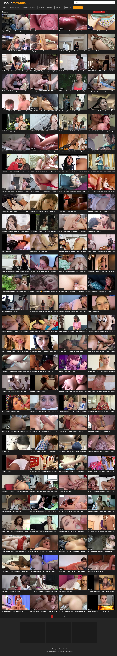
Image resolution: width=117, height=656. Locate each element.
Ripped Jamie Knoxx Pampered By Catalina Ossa (15, 231)
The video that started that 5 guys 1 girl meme (14, 391)
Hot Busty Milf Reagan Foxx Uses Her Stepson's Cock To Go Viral (73, 51)
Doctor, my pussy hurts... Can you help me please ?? (101, 31)
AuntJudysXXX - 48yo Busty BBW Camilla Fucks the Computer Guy (16, 51)
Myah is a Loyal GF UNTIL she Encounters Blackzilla (44, 551)
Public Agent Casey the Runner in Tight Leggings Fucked (73, 91)
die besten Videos (14, 7)
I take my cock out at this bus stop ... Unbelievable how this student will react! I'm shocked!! (101, 191)
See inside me (34, 31)
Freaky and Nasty (6, 471)
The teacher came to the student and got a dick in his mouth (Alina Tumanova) (44, 451)
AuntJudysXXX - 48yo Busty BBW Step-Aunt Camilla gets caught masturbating (16, 111)
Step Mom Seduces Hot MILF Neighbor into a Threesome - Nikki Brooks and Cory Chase (101, 511)
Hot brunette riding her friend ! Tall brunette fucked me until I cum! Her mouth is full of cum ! (73, 451)
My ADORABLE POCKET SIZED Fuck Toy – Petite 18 (44, 311)
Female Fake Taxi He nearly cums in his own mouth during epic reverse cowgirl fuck (44, 511)
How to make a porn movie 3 (10, 311)
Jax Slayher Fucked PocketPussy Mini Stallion (72, 131)
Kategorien (68, 7)
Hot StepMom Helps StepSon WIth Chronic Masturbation (16, 431)
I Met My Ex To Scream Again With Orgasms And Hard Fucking (44, 491)
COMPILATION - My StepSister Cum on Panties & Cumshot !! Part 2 (73, 291)
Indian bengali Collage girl (95, 231)
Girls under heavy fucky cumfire (11, 411)
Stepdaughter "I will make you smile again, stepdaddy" (101, 391)
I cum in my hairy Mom (65, 491)
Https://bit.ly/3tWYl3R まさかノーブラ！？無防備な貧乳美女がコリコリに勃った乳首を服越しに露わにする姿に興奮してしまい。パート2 (44, 71)
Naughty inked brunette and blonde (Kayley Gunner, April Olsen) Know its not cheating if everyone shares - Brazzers (44, 331)
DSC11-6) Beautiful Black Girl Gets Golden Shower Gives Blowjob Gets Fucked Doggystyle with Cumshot (73, 71)
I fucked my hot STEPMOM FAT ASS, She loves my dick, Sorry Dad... (101, 331)
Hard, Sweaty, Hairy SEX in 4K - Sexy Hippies (71, 351)
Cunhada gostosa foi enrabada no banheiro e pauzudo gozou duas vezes (44, 431)
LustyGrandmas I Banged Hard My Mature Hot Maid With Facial (101, 171)
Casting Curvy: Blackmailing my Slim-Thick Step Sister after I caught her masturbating (16, 211)
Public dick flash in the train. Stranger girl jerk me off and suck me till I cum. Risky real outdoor (44, 471)
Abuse (67, 649)
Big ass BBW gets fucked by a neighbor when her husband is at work (16, 31)
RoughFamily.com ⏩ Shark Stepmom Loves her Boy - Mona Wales (44, 291)
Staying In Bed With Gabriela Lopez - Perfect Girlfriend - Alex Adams (73, 391)
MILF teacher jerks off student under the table (71, 471)
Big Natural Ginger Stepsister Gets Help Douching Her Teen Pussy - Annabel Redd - (16, 531)
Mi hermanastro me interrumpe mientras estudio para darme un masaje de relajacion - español (16, 491)
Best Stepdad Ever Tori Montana (11, 591)
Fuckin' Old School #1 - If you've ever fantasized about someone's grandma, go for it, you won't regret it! (73, 411)
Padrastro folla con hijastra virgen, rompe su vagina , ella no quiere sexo (101, 471)
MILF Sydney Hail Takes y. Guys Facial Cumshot (101, 411)
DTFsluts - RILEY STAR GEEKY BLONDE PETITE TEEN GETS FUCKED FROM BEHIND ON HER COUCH (44, 611)
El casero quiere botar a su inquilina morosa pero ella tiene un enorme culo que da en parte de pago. (16, 191)
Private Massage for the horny (96, 571)
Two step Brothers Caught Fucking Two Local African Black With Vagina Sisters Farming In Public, (16, 291)
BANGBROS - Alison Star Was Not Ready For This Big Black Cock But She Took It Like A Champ (44, 351)
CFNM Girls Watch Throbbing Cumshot (98, 611)
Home (4, 7)
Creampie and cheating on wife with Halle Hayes (72, 251)
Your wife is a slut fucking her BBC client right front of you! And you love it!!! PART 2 (16, 571)
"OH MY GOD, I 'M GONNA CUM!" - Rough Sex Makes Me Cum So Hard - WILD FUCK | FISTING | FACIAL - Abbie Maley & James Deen (101, 351)
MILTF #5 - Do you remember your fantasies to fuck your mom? (16, 171)
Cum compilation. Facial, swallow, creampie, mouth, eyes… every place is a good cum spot (44, 271)
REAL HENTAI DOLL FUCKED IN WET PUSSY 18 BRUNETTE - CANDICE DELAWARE (44, 111)
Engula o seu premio (93, 311)
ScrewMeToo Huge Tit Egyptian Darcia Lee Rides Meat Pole (101, 111)
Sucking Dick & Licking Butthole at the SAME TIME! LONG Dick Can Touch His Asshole (16, 331)
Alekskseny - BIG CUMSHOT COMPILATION (42, 91)
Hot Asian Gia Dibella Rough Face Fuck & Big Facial (16, 91)
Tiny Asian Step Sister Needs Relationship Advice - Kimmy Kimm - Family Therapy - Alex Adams (101, 451)
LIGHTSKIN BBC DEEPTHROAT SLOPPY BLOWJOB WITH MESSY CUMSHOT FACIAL (73, 311)
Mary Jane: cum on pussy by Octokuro (12, 611)
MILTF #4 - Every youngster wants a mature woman (16, 131)
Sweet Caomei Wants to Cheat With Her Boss (42, 211)
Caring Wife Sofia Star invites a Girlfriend (99, 151)
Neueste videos (110, 12)
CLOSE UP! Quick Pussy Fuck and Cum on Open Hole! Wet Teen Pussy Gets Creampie (44, 151)
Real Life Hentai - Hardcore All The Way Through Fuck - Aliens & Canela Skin (73, 171)
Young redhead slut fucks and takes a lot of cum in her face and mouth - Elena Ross (16, 551)
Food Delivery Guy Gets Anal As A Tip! (69, 111)
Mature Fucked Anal (93, 51)
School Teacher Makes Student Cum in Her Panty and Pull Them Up (44, 191)
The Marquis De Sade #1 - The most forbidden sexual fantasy (44, 231)
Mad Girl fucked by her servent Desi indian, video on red (101, 251)
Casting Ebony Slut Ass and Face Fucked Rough (72, 191)
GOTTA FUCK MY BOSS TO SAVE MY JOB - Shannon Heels (44, 131)
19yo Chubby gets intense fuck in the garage (100, 551)
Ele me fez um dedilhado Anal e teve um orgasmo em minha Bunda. (73, 431)
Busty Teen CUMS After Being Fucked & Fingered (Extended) (73, 551)
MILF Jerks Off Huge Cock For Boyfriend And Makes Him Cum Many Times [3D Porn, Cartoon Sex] (101, 531)
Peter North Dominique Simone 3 (68, 211)
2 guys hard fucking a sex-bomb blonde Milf (42, 571)
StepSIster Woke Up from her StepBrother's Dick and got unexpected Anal (101, 211)
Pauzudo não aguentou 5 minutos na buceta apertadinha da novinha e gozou (16, 371)
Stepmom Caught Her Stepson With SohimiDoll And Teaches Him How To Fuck (73, 271)
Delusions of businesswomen (38, 251)
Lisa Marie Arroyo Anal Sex (37, 391)
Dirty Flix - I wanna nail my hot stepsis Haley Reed (101, 371)
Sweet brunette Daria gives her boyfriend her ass (72, 231)
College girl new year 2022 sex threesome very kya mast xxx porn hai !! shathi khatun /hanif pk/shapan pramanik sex (44, 51)
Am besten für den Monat (45, 7)
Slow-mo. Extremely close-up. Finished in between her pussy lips (73, 31)
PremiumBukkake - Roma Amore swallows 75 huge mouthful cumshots (73, 531)
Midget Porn (5, 451)
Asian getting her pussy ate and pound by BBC (100, 91)
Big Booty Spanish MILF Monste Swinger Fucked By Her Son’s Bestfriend (16, 271)
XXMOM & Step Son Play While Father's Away (71, 511)
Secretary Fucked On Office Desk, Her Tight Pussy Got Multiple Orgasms (73, 151)
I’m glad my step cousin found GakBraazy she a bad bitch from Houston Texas (101, 591)
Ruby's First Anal (6, 251)
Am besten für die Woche (28, 7)
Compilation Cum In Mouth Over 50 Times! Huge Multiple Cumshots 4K (16, 351)
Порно (6, 3)
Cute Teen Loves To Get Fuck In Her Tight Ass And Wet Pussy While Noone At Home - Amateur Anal (44, 171)
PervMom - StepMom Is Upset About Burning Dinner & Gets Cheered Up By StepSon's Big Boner (16, 71)
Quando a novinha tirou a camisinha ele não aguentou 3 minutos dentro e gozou (73, 611)
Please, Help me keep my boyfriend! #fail (41, 371)
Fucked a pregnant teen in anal (67, 591)
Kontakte (61, 649)
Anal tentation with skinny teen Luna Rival (99, 431)
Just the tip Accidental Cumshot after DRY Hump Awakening (44, 591)
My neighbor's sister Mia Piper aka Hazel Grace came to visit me (101, 271)
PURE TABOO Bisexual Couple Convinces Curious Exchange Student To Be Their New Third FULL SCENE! (101, 71)
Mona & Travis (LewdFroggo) (67, 371)
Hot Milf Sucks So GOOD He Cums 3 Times (99, 291)
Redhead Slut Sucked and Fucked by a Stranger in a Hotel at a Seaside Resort (101, 131)
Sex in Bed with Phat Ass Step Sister (12, 511)
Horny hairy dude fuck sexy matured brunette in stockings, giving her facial (73, 571)
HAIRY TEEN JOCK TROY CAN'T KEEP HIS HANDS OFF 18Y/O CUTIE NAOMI (16, 151)
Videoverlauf (58, 7)
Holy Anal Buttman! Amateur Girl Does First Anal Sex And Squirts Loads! (101, 491)
